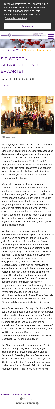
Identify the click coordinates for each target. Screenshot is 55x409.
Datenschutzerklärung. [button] (16, 18)
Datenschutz (17, 394)
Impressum (6, 394)
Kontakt (27, 394)
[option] (27, 43)
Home (3, 50)
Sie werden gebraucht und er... (38, 50)
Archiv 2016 (15, 50)
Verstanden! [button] (28, 26)
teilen (7, 86)
